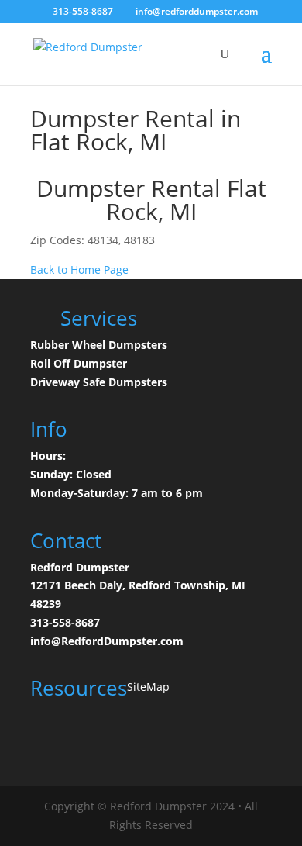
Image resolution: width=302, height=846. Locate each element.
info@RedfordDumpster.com (107, 641)
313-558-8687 (65, 622)
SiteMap (148, 686)
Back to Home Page (79, 269)
